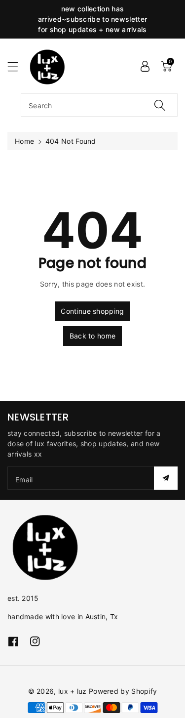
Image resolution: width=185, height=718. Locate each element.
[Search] (160, 105)
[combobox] (99, 105)
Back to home (93, 336)
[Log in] (145, 66)
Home (24, 141)
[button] (17, 66)
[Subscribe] (166, 478)
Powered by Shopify (123, 691)
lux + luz (72, 691)
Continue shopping (92, 311)
